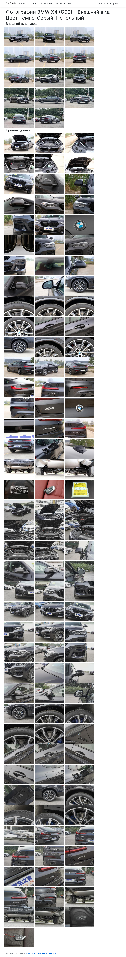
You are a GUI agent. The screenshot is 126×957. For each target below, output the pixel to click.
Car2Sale (11, 3)
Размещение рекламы (51, 3)
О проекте (34, 3)
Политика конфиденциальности (41, 953)
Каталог (23, 3)
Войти (102, 3)
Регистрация (113, 3)
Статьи (67, 3)
